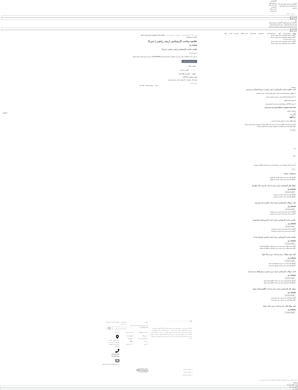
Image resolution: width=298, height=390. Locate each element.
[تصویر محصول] (283, 179)
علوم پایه (177, 35)
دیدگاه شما (292, 130)
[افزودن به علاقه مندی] (285, 182)
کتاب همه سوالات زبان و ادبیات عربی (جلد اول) (279, 254)
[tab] (156, 85)
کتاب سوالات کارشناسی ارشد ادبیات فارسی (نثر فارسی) (275, 203)
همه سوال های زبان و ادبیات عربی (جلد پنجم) (279, 306)
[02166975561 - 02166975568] (117, 351)
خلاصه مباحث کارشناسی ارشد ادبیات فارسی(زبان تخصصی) (274, 220)
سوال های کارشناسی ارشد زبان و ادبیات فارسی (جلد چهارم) (274, 185)
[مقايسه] (294, 182)
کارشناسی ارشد (185, 35)
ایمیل (294, 155)
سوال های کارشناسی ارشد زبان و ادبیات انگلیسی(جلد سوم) (274, 289)
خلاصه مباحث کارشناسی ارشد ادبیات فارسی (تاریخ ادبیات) (275, 237)
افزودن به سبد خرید (184, 70)
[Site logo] (287, 6)
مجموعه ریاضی (170, 35)
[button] (189, 61)
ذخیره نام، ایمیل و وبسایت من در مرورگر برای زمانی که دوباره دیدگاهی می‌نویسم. (275, 165)
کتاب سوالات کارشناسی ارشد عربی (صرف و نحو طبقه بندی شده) (272, 272)
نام (294, 148)
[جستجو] (4, 14)
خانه (196, 35)
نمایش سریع (289, 182)
